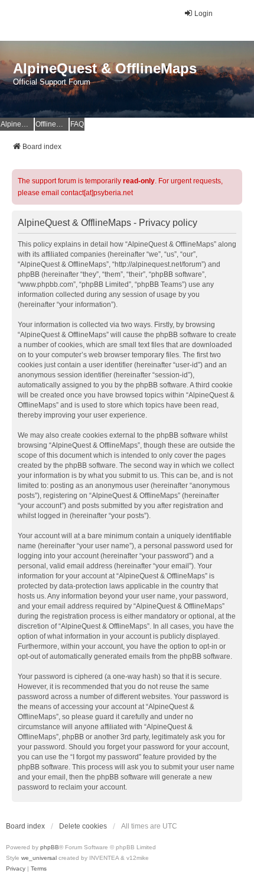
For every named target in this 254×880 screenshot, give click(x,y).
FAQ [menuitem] (77, 124)
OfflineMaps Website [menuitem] (52, 124)
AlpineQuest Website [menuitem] (17, 124)
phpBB (49, 847)
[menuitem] (15, 868)
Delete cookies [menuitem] (83, 826)
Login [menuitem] (203, 13)
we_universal (39, 858)
